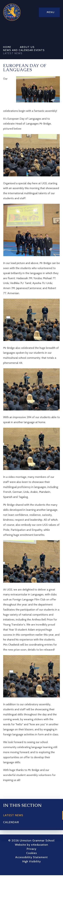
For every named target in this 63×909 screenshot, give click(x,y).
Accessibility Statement (31, 857)
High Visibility (31, 861)
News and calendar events (24, 50)
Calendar (11, 822)
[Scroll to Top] (36, 869)
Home (7, 47)
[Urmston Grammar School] (12, 12)
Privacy (31, 848)
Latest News (13, 53)
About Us (27, 47)
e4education (39, 844)
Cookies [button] (31, 853)
